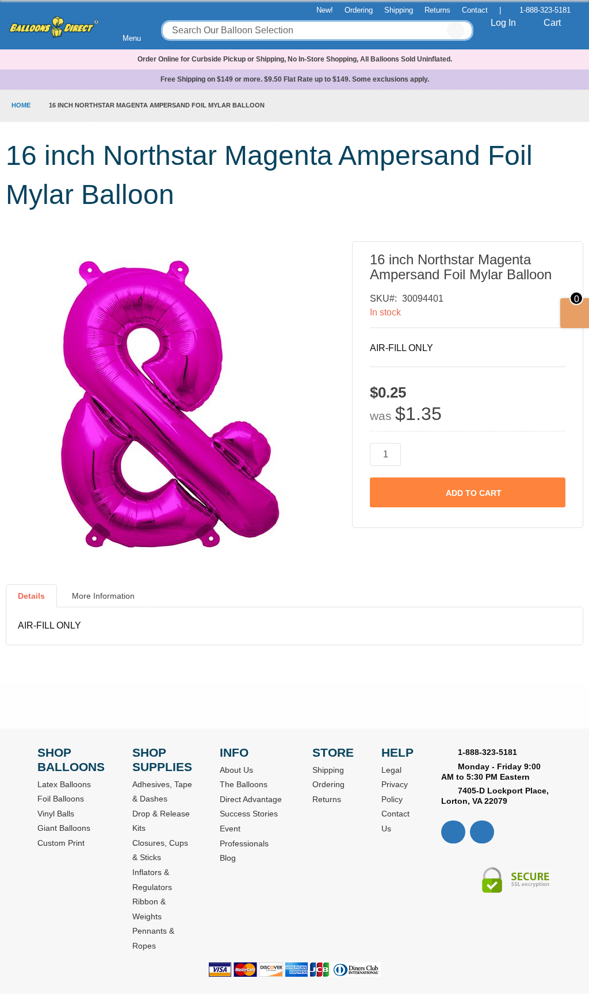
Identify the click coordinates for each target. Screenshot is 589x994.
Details (31, 595)
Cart (552, 23)
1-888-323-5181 (545, 10)
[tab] (31, 600)
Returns (437, 10)
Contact (475, 10)
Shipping (398, 10)
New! (324, 10)
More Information (103, 595)
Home (21, 105)
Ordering (359, 10)
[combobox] (317, 30)
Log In (503, 23)
